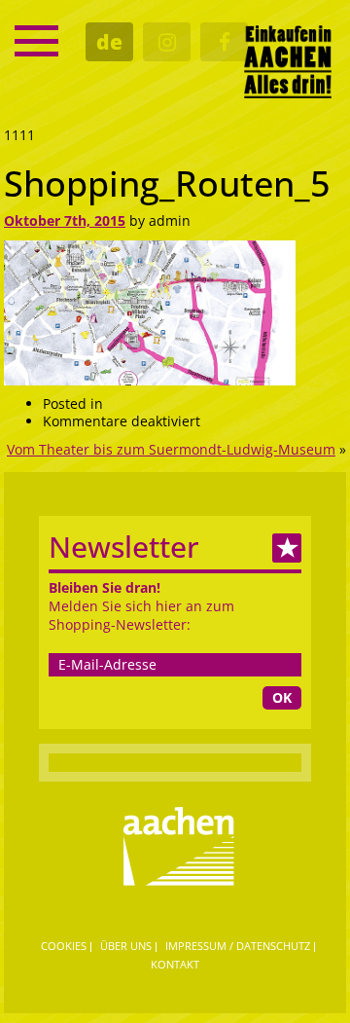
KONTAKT (175, 964)
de (109, 41)
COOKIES (64, 945)
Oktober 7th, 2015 (64, 220)
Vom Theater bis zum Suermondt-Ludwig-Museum (171, 449)
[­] (36, 40)
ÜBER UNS (126, 945)
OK (282, 697)
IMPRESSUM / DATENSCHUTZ (237, 945)
